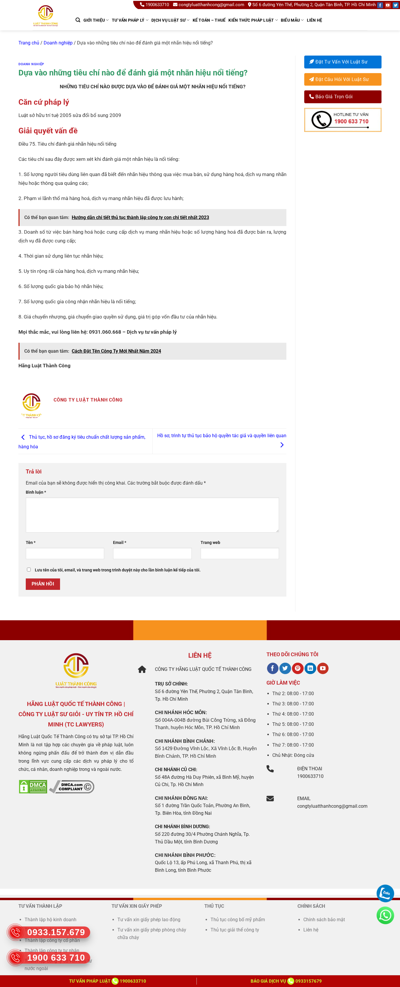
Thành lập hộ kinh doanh (50, 919)
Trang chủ (28, 43)
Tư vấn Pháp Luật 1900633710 (107, 981)
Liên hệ (314, 20)
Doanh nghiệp (58, 43)
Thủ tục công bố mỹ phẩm (238, 919)
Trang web (210, 542)
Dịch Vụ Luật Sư (168, 20)
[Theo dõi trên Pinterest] (297, 668)
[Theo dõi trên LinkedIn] (310, 668)
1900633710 (157, 4)
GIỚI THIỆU (94, 20)
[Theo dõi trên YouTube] (323, 668)
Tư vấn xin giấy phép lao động (148, 919)
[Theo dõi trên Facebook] (272, 668)
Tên (30, 542)
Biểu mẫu (290, 20)
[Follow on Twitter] (396, 5)
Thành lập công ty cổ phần (52, 940)
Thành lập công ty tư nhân (53, 950)
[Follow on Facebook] (380, 5)
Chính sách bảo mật (324, 919)
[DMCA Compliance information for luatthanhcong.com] (71, 786)
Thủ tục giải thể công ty (235, 930)
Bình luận (36, 492)
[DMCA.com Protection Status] (33, 786)
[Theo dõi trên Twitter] (285, 668)
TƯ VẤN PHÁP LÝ (128, 20)
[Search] (78, 20)
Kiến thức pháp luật (251, 20)
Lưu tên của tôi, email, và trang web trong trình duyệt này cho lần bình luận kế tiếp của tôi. (118, 570)
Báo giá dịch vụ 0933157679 (286, 981)
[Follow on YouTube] (388, 5)
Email (119, 542)
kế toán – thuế (209, 20)
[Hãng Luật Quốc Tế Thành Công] (48, 23)
